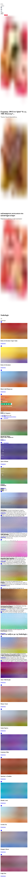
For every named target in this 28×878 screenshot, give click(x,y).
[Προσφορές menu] (2, 4)
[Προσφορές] (1, 4)
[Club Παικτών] (14, 11)
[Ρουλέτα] (14, 9)
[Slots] (14, 8)
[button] (1, 322)
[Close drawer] (2, 13)
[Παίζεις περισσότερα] (3, 6)
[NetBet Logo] (4, 15)
